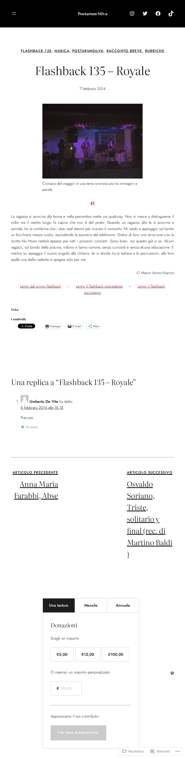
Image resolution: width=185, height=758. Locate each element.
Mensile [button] (91, 605)
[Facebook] (158, 13)
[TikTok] (171, 13)
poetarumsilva (88, 50)
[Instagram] (132, 13)
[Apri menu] (14, 13)
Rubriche (155, 50)
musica (61, 50)
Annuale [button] (123, 605)
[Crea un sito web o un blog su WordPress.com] (172, 673)
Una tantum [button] (58, 605)
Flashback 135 (36, 50)
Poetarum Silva (92, 13)
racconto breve (124, 50)
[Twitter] (145, 13)
